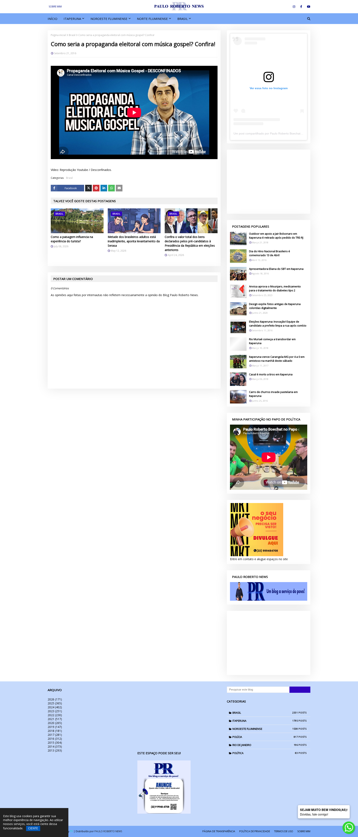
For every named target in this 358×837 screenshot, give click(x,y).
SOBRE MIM (55, 6)
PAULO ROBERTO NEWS (108, 831)
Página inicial (58, 35)
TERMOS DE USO (283, 831)
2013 (55, 750)
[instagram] (294, 6)
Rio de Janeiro (265, 745)
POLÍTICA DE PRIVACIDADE (254, 831)
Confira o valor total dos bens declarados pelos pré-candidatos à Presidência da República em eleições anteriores (190, 243)
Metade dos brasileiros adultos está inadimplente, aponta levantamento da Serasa (134, 241)
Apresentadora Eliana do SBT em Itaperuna (276, 269)
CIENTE (33, 828)
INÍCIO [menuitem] (52, 19)
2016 (55, 739)
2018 (55, 731)
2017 (55, 735)
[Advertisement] (268, 182)
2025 (55, 703)
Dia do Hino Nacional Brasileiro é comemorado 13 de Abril (269, 253)
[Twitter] (88, 188)
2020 (55, 723)
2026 (55, 699)
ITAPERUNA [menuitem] (72, 19)
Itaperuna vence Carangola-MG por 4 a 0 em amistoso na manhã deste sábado (277, 359)
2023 (55, 711)
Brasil (72, 35)
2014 (55, 746)
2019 (55, 727)
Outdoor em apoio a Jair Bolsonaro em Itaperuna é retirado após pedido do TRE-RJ (276, 236)
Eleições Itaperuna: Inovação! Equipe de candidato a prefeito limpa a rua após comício (277, 324)
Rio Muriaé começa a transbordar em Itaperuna (272, 341)
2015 (55, 743)
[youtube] (308, 6)
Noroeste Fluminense (265, 729)
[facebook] (301, 6)
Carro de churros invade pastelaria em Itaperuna (273, 394)
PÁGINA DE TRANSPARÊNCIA (218, 831)
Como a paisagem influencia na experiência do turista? (72, 239)
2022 (55, 715)
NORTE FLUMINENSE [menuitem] (152, 19)
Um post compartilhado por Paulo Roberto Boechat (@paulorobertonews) (281, 133)
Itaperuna (265, 721)
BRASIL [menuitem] (182, 19)
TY (71, 831)
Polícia (265, 737)
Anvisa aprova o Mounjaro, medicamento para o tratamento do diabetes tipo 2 (275, 288)
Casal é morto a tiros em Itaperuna (271, 374)
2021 (55, 719)
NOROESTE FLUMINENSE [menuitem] (109, 19)
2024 (55, 707)
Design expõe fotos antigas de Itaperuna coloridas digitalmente (275, 306)
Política (265, 753)
